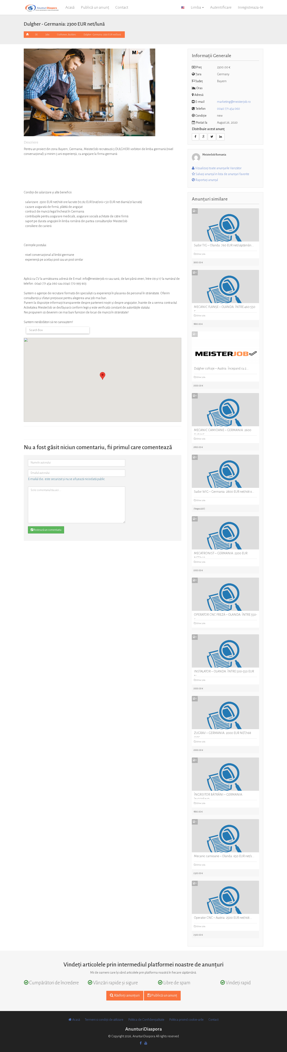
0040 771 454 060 (228, 108)
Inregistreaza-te (250, 7)
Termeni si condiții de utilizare (104, 1019)
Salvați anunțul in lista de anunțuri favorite (222, 174)
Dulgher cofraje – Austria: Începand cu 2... (221, 368)
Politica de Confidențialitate (146, 1019)
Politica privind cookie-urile (186, 1019)
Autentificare (221, 7)
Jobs (47, 34)
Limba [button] (196, 7)
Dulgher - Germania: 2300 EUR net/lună (102, 34)
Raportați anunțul (206, 180)
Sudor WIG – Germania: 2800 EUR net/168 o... (224, 491)
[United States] (183, 7)
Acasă (70, 7)
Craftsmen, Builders (66, 34)
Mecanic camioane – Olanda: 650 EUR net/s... (224, 856)
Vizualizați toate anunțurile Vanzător (218, 168)
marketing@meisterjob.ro (234, 101)
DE (36, 34)
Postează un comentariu (47, 529)
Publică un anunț (95, 7)
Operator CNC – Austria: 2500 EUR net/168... (223, 917)
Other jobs (200, 254)
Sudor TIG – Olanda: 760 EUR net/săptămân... (224, 245)
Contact (121, 7)
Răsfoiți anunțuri (126, 995)
